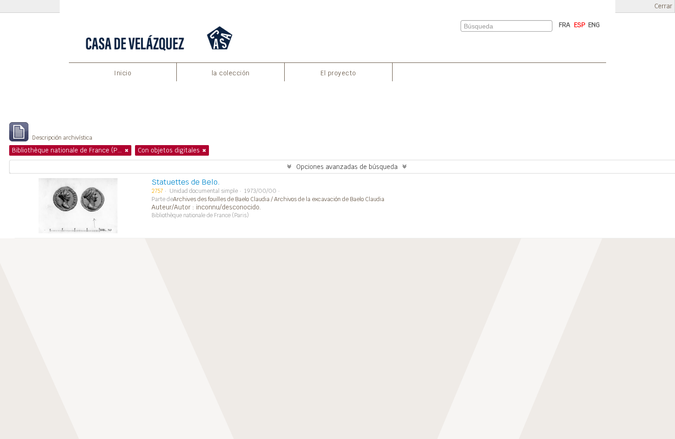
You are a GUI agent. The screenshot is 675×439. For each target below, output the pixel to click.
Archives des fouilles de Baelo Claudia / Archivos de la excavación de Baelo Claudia (278, 199)
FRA (564, 25)
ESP (579, 25)
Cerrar (663, 6)
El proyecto (338, 73)
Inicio (122, 73)
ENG (594, 25)
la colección (231, 73)
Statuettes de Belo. (186, 182)
